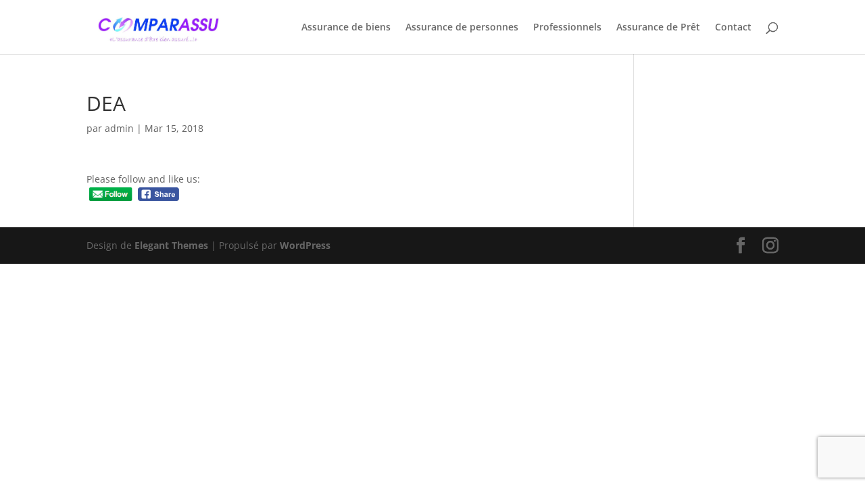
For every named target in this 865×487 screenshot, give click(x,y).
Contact (733, 27)
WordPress (305, 245)
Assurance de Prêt (658, 27)
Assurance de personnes (461, 27)
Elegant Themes (171, 245)
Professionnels (567, 27)
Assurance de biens (346, 27)
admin (119, 128)
